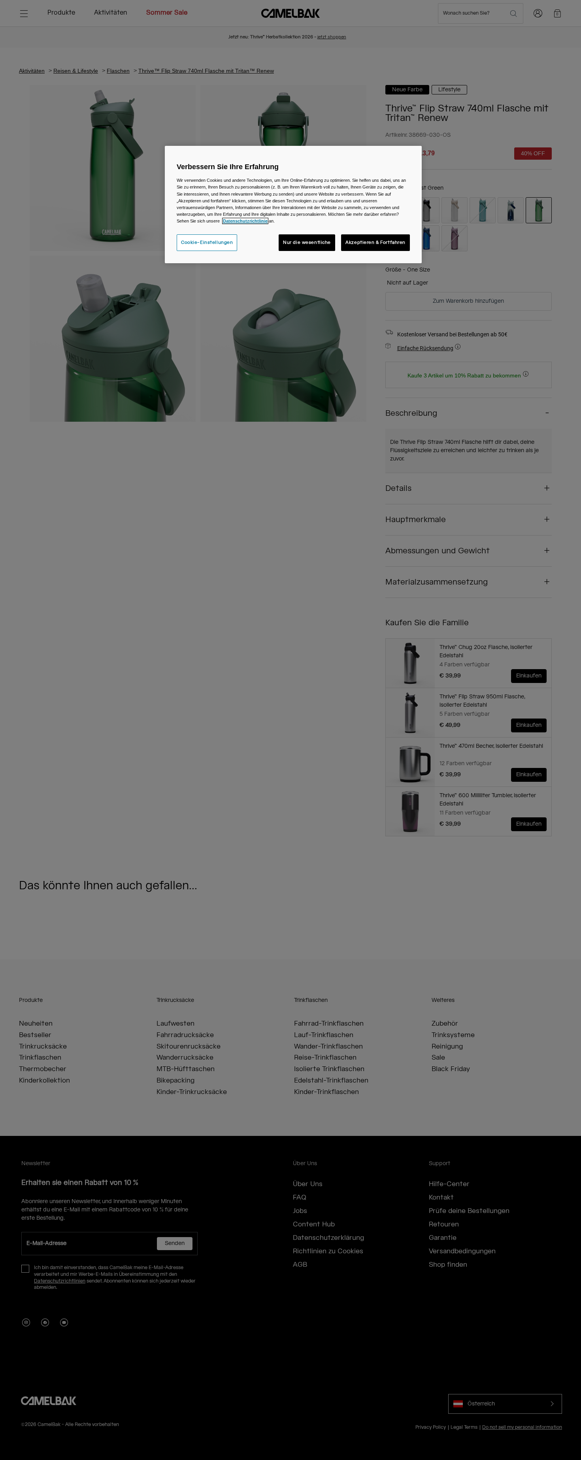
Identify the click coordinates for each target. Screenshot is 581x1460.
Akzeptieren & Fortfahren (375, 242)
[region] (293, 204)
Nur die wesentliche (307, 242)
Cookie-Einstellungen (207, 242)
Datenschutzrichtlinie (245, 221)
